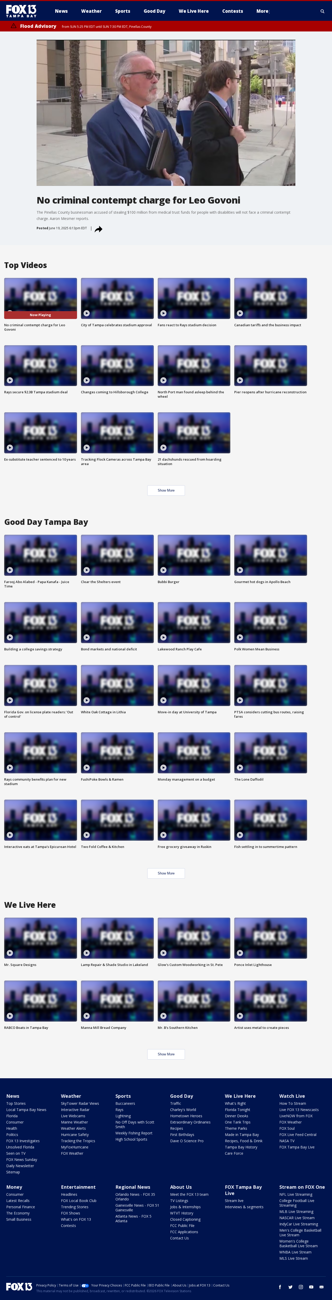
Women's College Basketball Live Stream (298, 1243)
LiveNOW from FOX (296, 1115)
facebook (280, 1287)
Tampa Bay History (241, 1147)
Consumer (15, 1122)
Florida (12, 1115)
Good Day (181, 1096)
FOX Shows (70, 1213)
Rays (119, 1109)
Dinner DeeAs (236, 1115)
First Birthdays (182, 1134)
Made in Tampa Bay (242, 1134)
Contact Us (179, 1238)
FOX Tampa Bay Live (297, 1147)
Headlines (69, 1194)
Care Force (234, 1153)
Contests (68, 1225)
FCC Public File (182, 1225)
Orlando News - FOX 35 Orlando (135, 1196)
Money (14, 1187)
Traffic (175, 1103)
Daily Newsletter (20, 1165)
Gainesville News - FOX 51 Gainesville (137, 1207)
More (262, 11)
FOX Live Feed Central (297, 1134)
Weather (71, 1096)
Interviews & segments (244, 1206)
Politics (12, 1134)
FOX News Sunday (21, 1159)
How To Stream (292, 1103)
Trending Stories (74, 1206)
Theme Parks (236, 1128)
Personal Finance (20, 1206)
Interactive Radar (75, 1109)
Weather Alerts (73, 1128)
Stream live (234, 1200)
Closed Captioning (185, 1219)
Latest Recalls (18, 1200)
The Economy (18, 1213)
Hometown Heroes (186, 1115)
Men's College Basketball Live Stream (300, 1232)
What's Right (235, 1103)
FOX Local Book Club (78, 1200)
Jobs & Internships (185, 1206)
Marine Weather (74, 1122)
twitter (290, 1287)
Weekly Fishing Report (134, 1133)
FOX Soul (287, 1128)
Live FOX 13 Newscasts (299, 1109)
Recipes (176, 1128)
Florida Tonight (237, 1109)
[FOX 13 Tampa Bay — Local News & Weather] (23, 11)
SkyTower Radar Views (80, 1103)
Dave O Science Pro (187, 1140)
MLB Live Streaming (296, 1211)
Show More (166, 490)
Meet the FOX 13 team (189, 1194)
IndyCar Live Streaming (298, 1223)
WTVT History (181, 1213)
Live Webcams (73, 1115)
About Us (181, 1187)
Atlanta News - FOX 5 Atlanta (133, 1218)
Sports (123, 1096)
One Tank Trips (238, 1122)
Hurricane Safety (75, 1134)
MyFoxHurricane (74, 1147)
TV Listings (179, 1200)
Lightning (123, 1115)
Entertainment (78, 1187)
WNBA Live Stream (295, 1252)
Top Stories (16, 1103)
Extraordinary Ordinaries (190, 1122)
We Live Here (240, 1096)
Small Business (18, 1219)
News (12, 1096)
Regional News (132, 1187)
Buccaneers (125, 1103)
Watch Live (292, 1096)
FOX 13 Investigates (23, 1140)
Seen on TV (15, 1153)
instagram (301, 1287)
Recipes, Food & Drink (243, 1140)
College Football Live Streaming (296, 1203)
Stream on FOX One (302, 1187)
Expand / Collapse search (323, 11)
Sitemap (13, 1172)
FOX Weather (72, 1153)
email (321, 1287)
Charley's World (183, 1109)
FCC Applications (184, 1231)
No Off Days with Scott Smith (134, 1124)
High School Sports (131, 1139)
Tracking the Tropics (78, 1140)
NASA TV (286, 1140)
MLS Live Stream (293, 1258)
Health (11, 1128)
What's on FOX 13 (76, 1219)
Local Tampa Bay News (26, 1109)
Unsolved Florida (20, 1147)
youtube (311, 1287)
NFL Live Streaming (295, 1194)
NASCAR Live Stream (297, 1217)
